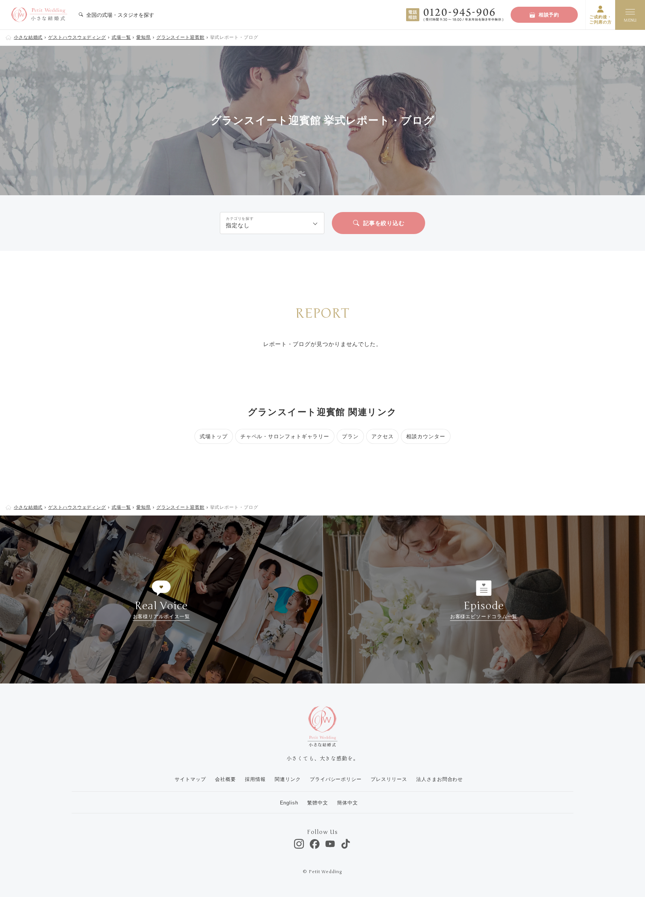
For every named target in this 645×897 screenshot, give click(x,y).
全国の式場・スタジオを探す (119, 15)
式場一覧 (121, 37)
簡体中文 (347, 803)
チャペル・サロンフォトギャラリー (284, 436)
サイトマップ (190, 779)
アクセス (382, 436)
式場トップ (214, 436)
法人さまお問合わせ (439, 779)
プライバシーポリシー (336, 779)
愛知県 (143, 37)
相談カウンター (425, 436)
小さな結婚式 (28, 37)
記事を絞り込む (384, 223)
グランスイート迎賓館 (180, 37)
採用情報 (255, 779)
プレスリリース (389, 779)
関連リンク (288, 779)
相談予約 (549, 15)
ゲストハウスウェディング (77, 37)
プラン (350, 436)
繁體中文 (317, 803)
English (289, 803)
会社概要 (225, 779)
